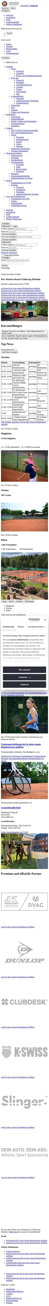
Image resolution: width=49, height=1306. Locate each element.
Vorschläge (5, 268)
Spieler (9, 44)
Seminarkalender (24, 300)
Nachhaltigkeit (17, 160)
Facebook (26, 1240)
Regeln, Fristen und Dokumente (23, 121)
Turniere (9, 46)
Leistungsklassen (17, 124)
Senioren (19, 146)
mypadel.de (10, 17)
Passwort (4, 231)
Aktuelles (20, 73)
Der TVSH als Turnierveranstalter (24, 130)
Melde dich (13, 1232)
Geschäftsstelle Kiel (24, 85)
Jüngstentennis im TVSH (21, 183)
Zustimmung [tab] (8, 627)
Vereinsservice (16, 155)
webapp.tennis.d (12, 1251)
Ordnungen (15, 105)
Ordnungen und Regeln (20, 149)
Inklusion (14, 174)
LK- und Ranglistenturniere (22, 133)
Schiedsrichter (16, 203)
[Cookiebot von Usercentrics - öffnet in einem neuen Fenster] (30, 619)
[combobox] (18, 260)
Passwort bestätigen (9, 237)
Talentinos (20, 192)
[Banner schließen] (45, 620)
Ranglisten (15, 126)
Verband (9, 67)
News (13, 69)
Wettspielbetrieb (17, 119)
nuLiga (20, 288)
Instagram (26, 1243)
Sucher (4, 266)
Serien (13, 135)
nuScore (21, 291)
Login (15, 226)
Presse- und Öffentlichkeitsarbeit (29, 76)
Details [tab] (21, 627)
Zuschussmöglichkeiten (20, 176)
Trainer (19, 89)
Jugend (19, 142)
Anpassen (23, 677)
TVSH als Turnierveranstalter (12, 693)
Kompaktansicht (7, 350)
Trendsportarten (17, 162)
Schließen (5, 11)
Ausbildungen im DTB (20, 199)
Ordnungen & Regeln (15, 695)
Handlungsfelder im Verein (21, 178)
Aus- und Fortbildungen (15, 196)
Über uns (14, 78)
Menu (13, 8)
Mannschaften (11, 49)
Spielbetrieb (10, 114)
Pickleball (20, 171)
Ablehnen (24, 684)
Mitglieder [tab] (10, 606)
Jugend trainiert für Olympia (27, 194)
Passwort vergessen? (9, 252)
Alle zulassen (24, 670)
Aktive (18, 144)
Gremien (19, 87)
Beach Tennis (21, 169)
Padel (18, 167)
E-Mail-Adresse (7, 229)
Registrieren (6, 226)
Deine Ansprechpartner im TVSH (14, 832)
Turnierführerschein (19, 206)
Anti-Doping (21, 92)
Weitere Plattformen (14, 24)
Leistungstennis (17, 96)
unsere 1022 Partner (19, 640)
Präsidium (20, 83)
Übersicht (20, 71)
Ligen (8, 51)
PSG (13, 108)
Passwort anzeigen (9, 234)
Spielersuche (22, 293)
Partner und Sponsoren (20, 112)
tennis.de (9, 15)
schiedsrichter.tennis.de (23, 1264)
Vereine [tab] (9, 608)
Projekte (14, 185)
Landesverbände (12, 22)
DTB (8, 20)
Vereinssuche (23, 297)
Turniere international (19, 151)
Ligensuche (15, 117)
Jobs (18, 94)
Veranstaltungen (12, 53)
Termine (14, 110)
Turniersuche (23, 295)
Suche (9, 33)
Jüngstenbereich (22, 139)
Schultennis (20, 190)
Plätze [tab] (8, 610)
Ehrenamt (15, 158)
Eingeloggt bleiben (11, 255)
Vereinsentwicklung (14, 153)
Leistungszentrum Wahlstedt (27, 101)
